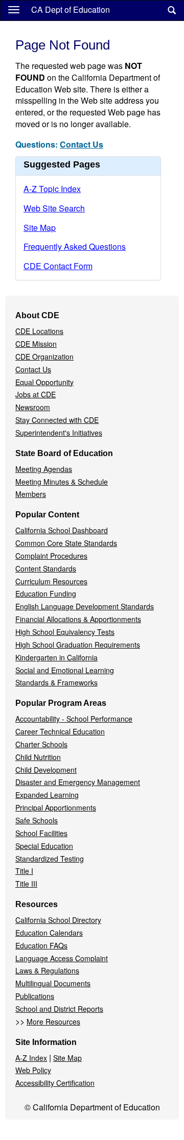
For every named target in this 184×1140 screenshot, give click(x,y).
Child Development (46, 770)
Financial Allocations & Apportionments (78, 619)
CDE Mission (36, 344)
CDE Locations (39, 331)
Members (30, 494)
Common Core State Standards (66, 543)
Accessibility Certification (55, 1083)
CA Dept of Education (70, 9)
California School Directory (58, 920)
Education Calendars (49, 933)
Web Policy (33, 1070)
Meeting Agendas (43, 469)
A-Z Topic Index (52, 189)
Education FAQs (41, 945)
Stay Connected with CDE (57, 420)
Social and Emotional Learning (64, 670)
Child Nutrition (38, 757)
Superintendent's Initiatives (58, 433)
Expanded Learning (47, 795)
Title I (24, 871)
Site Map (40, 227)
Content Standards (45, 568)
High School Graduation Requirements (77, 644)
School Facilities (41, 833)
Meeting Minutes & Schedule (61, 482)
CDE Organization (44, 356)
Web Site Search (54, 208)
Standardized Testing (49, 858)
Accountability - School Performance (73, 719)
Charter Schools (41, 744)
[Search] (171, 10)
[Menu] (14, 9)
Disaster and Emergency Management (77, 782)
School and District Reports (59, 1009)
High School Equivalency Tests (64, 632)
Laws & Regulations (47, 970)
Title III (26, 883)
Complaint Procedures (51, 556)
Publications (34, 996)
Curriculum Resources (51, 581)
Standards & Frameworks (56, 682)
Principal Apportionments (55, 807)
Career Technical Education (60, 731)
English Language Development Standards (84, 606)
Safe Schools (36, 820)
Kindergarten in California (56, 657)
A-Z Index (31, 1058)
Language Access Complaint (61, 958)
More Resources (53, 1021)
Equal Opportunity (44, 382)
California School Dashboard (61, 530)
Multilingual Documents (52, 983)
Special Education (44, 846)
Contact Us (81, 144)
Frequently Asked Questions (75, 246)
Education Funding (45, 593)
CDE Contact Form (58, 266)
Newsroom (32, 407)
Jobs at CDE (35, 394)
